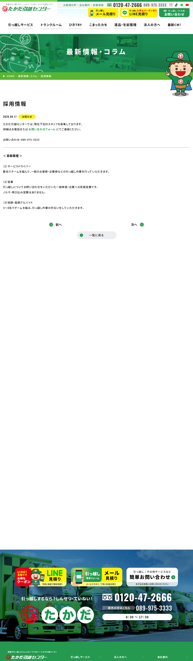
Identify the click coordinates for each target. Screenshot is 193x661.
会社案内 (84, 5)
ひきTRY (75, 25)
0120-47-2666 (127, 5)
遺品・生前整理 (125, 25)
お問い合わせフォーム (42, 129)
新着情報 (98, 5)
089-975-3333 (155, 5)
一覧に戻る (96, 235)
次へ (134, 224)
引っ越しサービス (20, 25)
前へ (59, 224)
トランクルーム (51, 25)
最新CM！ (174, 25)
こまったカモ (98, 25)
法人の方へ (152, 25)
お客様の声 (69, 5)
